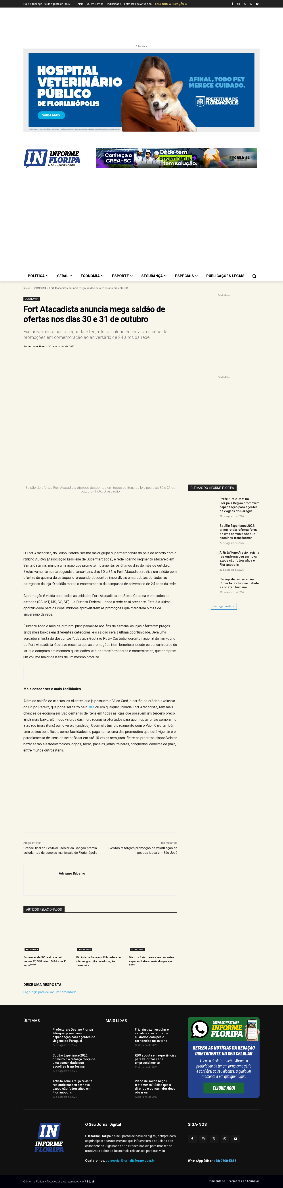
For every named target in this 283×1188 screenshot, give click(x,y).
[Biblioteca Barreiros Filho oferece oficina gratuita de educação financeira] (100, 935)
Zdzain (91, 1181)
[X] (244, 4)
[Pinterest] (96, 358)
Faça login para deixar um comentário (49, 992)
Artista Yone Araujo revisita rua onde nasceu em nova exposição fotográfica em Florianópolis (72, 1086)
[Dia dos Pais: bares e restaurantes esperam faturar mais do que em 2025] (153, 935)
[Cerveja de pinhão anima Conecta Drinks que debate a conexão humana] (202, 587)
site (91, 707)
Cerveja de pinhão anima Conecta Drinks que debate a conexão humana (239, 583)
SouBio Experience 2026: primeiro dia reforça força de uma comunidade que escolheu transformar (74, 1061)
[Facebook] (232, 4)
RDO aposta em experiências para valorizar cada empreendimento (155, 1059)
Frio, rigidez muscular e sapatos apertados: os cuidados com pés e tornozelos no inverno (152, 1035)
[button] (254, 276)
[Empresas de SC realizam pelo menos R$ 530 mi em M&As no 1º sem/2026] (47, 935)
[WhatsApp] (250, 4)
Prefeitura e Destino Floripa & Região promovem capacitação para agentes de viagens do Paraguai (239, 505)
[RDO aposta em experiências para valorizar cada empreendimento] (119, 1063)
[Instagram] (238, 4)
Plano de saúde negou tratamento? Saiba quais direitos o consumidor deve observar (155, 1086)
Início (26, 288)
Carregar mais (222, 606)
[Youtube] (257, 4)
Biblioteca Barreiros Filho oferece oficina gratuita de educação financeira (98, 961)
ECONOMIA (39, 288)
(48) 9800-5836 (225, 1161)
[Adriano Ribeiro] (41, 880)
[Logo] (58, 158)
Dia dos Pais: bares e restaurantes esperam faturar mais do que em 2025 (151, 961)
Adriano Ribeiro (37, 346)
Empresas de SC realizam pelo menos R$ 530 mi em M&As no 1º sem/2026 (44, 961)
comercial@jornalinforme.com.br (130, 1160)
